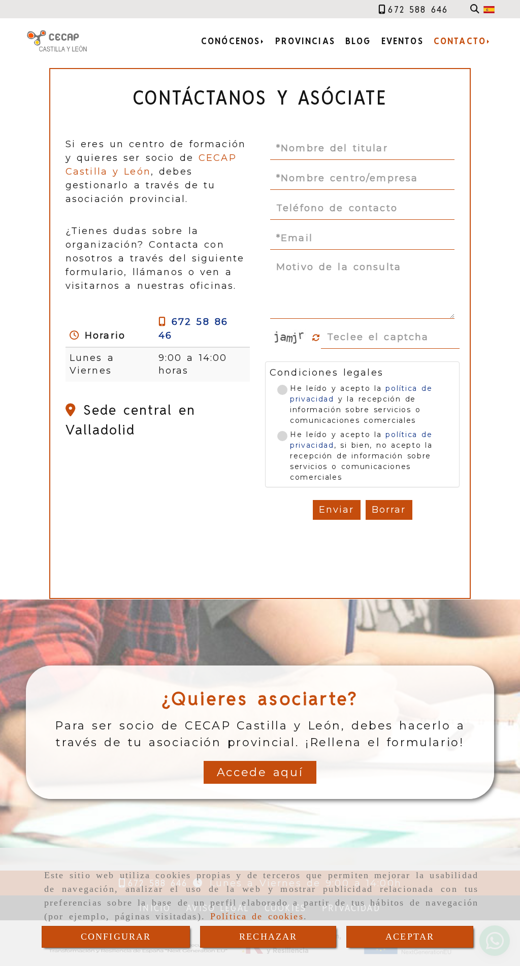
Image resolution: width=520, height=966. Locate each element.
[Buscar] (474, 9)
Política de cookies (257, 916)
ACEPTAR (409, 936)
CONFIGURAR (116, 936)
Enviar (336, 509)
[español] (489, 9)
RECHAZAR (268, 936)
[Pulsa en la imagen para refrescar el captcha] (290, 337)
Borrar (389, 509)
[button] (260, 772)
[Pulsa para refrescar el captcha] (316, 338)
